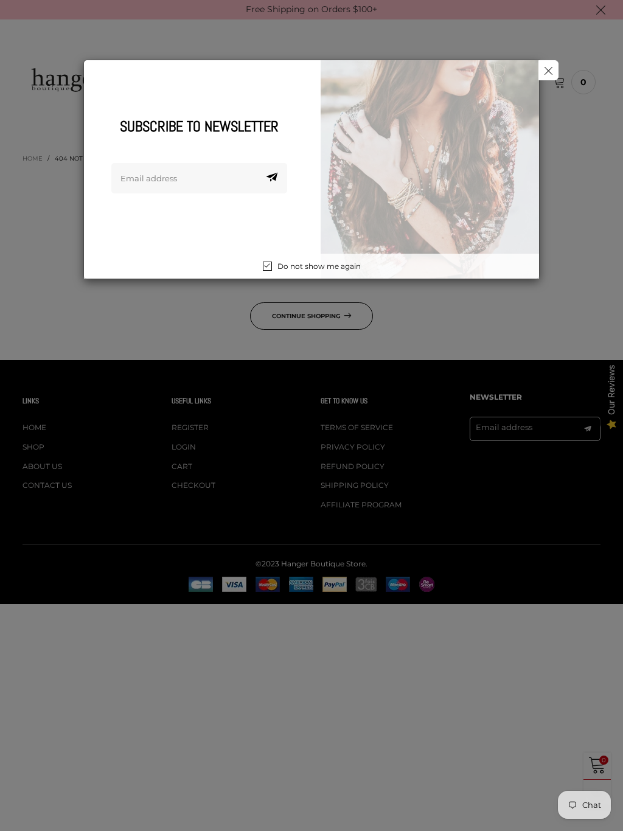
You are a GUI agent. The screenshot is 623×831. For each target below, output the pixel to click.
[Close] (548, 70)
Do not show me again (319, 266)
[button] (272, 178)
